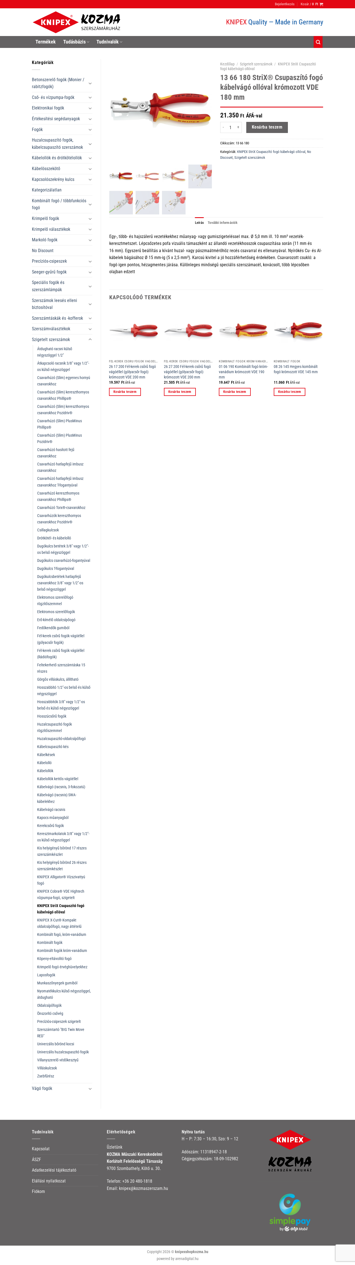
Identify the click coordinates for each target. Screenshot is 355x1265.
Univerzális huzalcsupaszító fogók (63, 1052)
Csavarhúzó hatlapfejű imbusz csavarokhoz (60, 467)
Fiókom (38, 1191)
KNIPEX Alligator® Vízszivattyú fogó (61, 880)
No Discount (43, 250)
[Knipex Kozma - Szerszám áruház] (77, 22)
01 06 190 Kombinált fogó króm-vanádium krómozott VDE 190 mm (243, 371)
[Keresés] (318, 42)
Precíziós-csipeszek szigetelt (59, 1021)
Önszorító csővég (50, 1013)
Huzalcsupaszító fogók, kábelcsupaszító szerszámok (57, 143)
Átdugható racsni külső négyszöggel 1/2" (54, 352)
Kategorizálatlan (47, 190)
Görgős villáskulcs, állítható (57, 679)
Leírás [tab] (199, 223)
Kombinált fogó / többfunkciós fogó (59, 204)
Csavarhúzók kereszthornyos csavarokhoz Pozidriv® (59, 518)
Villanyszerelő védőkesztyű (57, 1060)
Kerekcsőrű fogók (50, 825)
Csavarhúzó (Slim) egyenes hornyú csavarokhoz (63, 380)
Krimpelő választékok (51, 229)
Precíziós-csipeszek (49, 261)
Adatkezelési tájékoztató (54, 1170)
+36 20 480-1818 (137, 1181)
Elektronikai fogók (48, 108)
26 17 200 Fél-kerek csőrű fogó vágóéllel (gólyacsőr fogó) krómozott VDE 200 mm (132, 371)
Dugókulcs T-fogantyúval (55, 568)
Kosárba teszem (267, 127)
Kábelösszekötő (46, 168)
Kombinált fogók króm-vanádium (62, 950)
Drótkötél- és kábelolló (54, 538)
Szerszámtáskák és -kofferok (57, 318)
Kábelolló (44, 762)
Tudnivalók (108, 42)
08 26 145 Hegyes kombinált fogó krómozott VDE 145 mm (296, 369)
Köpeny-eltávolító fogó (54, 958)
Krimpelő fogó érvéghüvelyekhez (62, 967)
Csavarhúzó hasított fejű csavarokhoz (55, 453)
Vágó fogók (42, 1088)
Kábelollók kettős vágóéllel (57, 779)
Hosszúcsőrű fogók (51, 716)
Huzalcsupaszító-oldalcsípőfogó (61, 738)
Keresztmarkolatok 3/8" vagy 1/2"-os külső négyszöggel (63, 837)
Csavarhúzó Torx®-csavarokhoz (61, 507)
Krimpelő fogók (45, 218)
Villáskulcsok (47, 1068)
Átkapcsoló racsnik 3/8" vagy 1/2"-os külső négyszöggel (63, 366)
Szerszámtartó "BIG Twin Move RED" (60, 1032)
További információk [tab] (222, 223)
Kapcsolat (41, 1148)
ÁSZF (36, 1159)
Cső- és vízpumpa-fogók (53, 97)
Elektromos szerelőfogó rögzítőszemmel (55, 600)
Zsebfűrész (45, 1076)
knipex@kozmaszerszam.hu (143, 1188)
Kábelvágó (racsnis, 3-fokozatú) (61, 787)
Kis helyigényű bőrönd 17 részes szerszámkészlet (62, 851)
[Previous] (109, 356)
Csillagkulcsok (48, 530)
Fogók (37, 129)
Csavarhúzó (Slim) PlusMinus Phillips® (59, 424)
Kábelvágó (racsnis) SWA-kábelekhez (56, 798)
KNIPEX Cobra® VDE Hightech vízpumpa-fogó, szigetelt (60, 894)
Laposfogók (46, 975)
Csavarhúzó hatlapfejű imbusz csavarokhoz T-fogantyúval (60, 481)
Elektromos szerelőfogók (56, 612)
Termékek (46, 42)
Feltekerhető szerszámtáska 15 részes (61, 668)
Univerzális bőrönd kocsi (55, 1044)
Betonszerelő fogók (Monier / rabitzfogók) (58, 83)
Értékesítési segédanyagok (56, 118)
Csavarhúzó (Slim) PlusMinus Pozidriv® (59, 438)
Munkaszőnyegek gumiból (57, 983)
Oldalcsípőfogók (49, 1005)
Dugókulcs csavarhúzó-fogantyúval (63, 560)
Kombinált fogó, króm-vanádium (61, 934)
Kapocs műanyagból (53, 817)
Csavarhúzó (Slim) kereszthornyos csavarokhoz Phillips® (63, 395)
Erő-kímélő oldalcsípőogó (56, 620)
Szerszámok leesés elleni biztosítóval (54, 304)
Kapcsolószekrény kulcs (53, 179)
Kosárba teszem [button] (124, 392)
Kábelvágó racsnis (51, 809)
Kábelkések (46, 754)
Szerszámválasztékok (51, 328)
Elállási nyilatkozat (49, 1181)
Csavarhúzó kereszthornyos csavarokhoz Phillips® (58, 496)
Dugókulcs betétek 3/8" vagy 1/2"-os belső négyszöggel (63, 549)
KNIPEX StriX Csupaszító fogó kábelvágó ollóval (60, 909)
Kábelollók (45, 771)
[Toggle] (90, 83)
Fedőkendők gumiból (53, 628)
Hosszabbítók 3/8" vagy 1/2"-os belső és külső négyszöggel (61, 705)
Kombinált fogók (49, 942)
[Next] (323, 356)
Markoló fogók (44, 239)
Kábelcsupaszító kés (53, 746)
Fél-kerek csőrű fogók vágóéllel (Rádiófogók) (60, 653)
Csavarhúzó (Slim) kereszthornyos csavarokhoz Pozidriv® (63, 409)
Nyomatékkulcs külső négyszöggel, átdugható (64, 994)
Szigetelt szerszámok (51, 339)
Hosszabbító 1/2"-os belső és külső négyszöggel (63, 690)
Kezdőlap (227, 64)
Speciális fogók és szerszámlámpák (48, 286)
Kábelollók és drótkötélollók (57, 157)
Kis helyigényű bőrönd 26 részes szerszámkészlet (62, 865)
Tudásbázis (74, 42)
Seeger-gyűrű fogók (49, 272)
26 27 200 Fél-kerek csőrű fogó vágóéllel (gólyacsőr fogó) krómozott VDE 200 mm (187, 371)
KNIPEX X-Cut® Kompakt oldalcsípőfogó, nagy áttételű (59, 923)
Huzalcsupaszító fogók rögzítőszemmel (54, 727)
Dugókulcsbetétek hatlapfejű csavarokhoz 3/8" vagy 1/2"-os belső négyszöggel (60, 583)
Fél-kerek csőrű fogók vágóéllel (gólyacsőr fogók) (60, 639)
